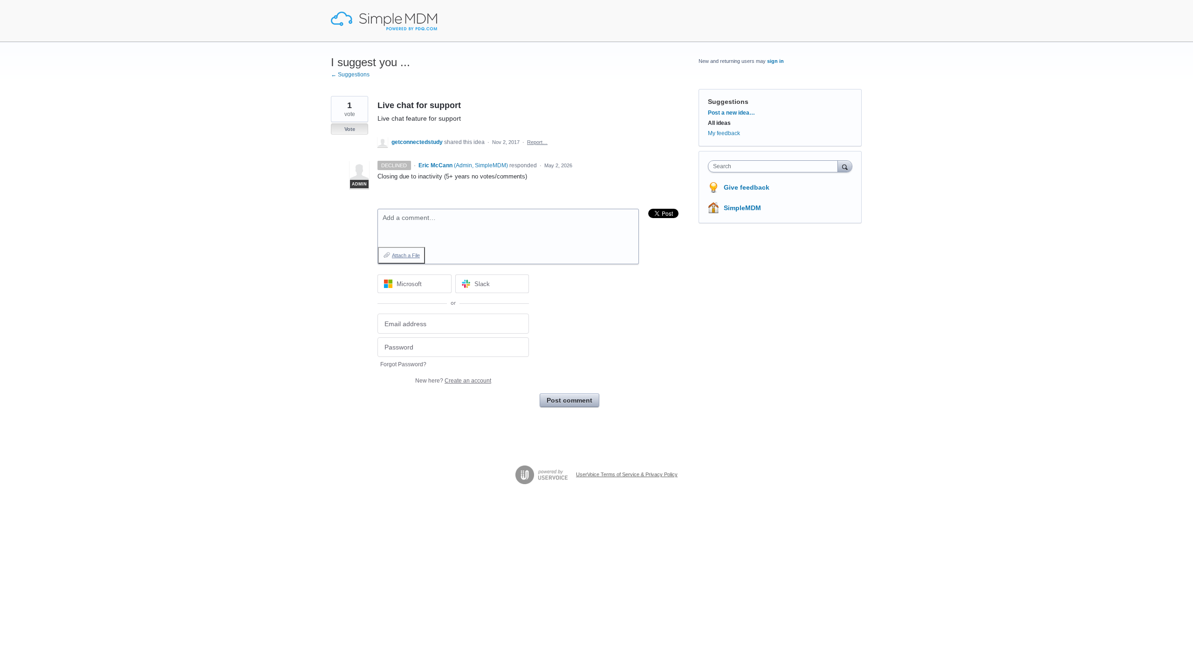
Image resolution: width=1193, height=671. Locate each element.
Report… (537, 142)
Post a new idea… (731, 113)
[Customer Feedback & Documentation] (384, 21)
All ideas (719, 123)
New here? (453, 380)
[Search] (844, 166)
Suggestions (728, 101)
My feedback (724, 133)
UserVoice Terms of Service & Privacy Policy (627, 474)
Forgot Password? (403, 364)
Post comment (569, 400)
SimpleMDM (742, 208)
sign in (775, 61)
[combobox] (775, 166)
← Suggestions (350, 74)
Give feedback (746, 187)
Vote (349, 129)
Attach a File (406, 255)
